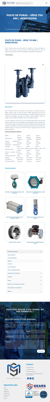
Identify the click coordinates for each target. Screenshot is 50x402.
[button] (43, 65)
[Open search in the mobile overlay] (24, 3)
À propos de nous (7, 394)
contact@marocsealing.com (31, 371)
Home (6, 29)
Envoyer (41, 351)
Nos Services (6, 396)
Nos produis (6, 389)
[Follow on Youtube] (33, 378)
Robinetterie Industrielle (12, 29)
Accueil (5, 387)
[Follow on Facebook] (30, 378)
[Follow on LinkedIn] (28, 378)
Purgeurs (19, 29)
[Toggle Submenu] (41, 251)
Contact (5, 398)
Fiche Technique (9, 54)
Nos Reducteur (6, 391)
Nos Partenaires (6, 393)
